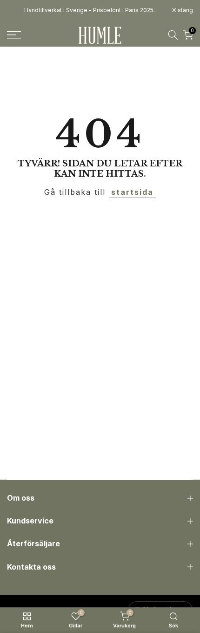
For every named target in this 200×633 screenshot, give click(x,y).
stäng (184, 10)
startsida (132, 192)
